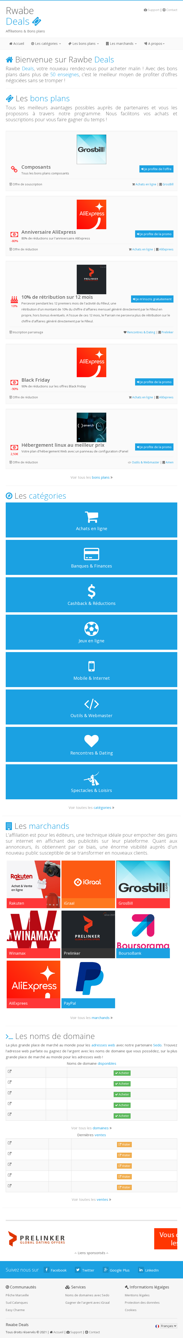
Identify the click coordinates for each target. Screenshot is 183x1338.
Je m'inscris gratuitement (154, 299)
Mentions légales (137, 1295)
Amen (169, 462)
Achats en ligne (146, 184)
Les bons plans (84, 43)
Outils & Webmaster (145, 462)
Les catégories (46, 43)
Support (153, 10)
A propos (154, 43)
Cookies (131, 1310)
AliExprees (166, 249)
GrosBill (168, 184)
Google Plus (120, 1270)
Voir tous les (90, 477)
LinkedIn (152, 1270)
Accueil (18, 43)
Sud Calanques (17, 1302)
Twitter (88, 1270)
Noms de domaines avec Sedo (87, 1295)
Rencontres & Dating (141, 332)
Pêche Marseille (17, 1295)
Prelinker (167, 332)
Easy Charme (15, 1310)
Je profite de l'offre (158, 169)
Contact (171, 10)
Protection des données (142, 1302)
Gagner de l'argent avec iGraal (87, 1302)
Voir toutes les (90, 807)
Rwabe (20, 16)
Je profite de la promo (156, 234)
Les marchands (121, 43)
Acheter (123, 1073)
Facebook (58, 1270)
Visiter (125, 1144)
